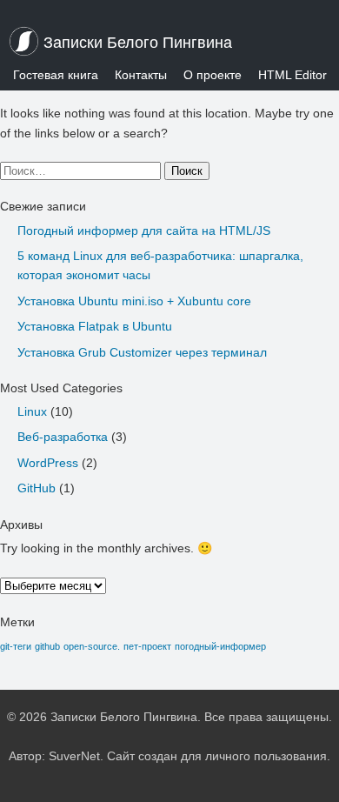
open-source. (91, 646)
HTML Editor (292, 75)
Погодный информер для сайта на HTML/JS (143, 230)
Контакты (141, 75)
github (47, 646)
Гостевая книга (55, 75)
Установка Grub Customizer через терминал (142, 352)
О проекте (212, 75)
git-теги (15, 646)
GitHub (36, 488)
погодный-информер (220, 646)
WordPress (47, 463)
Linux (32, 411)
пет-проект (147, 646)
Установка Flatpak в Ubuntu (94, 326)
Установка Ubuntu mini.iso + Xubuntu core (134, 301)
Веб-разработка (62, 437)
